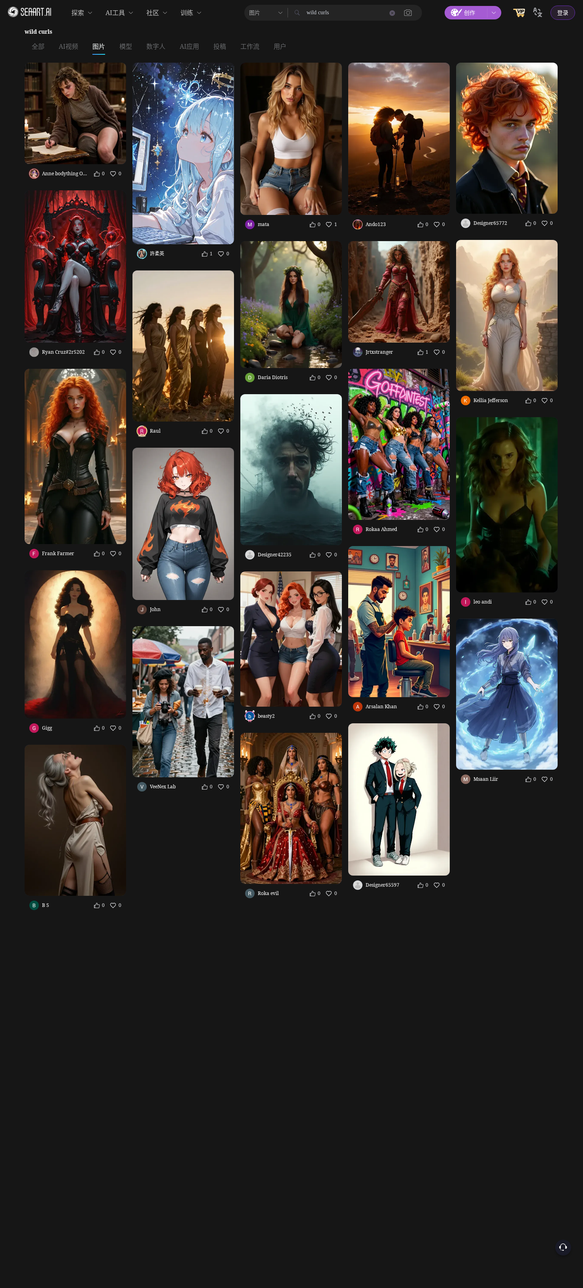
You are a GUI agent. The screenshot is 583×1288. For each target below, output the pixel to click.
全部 (38, 47)
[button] (408, 12)
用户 (280, 47)
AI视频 (68, 47)
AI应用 (189, 47)
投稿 (219, 47)
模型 (125, 47)
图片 (98, 47)
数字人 (155, 47)
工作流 (249, 47)
